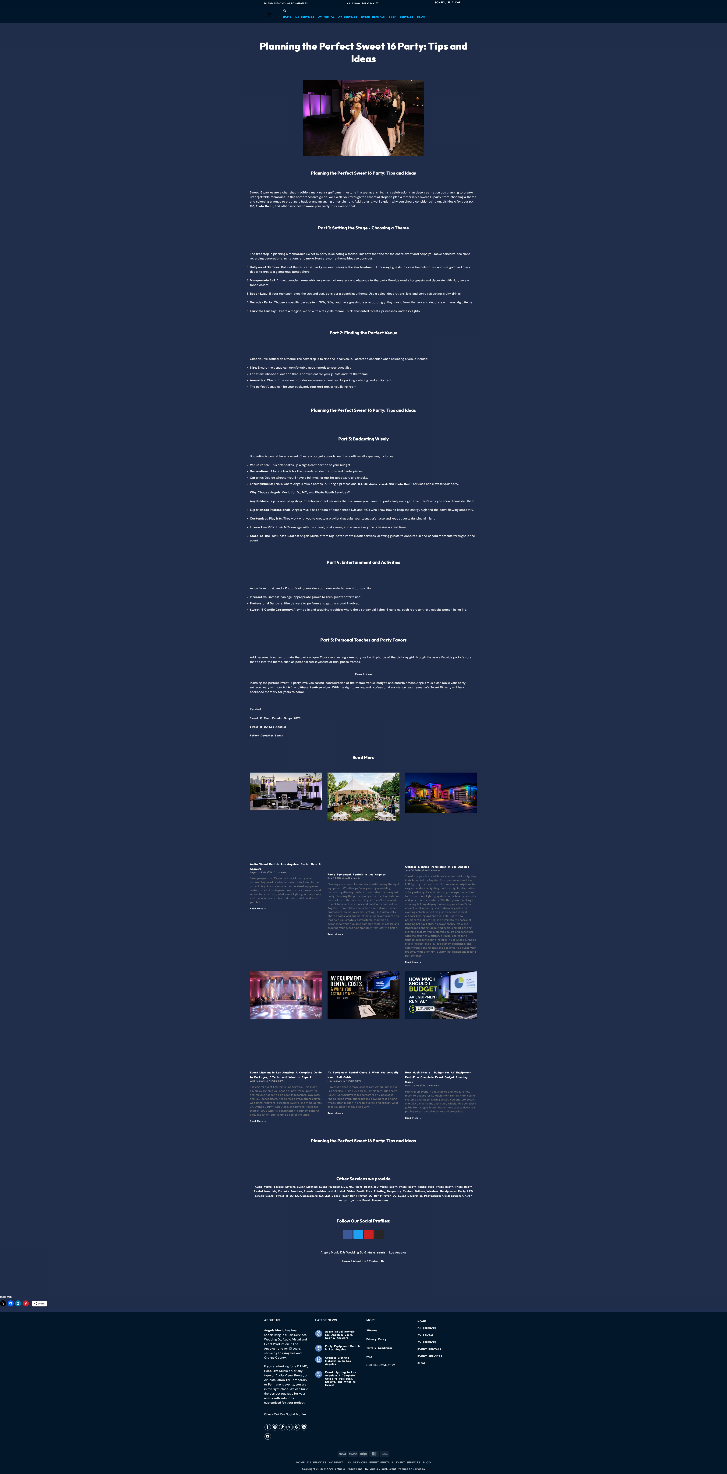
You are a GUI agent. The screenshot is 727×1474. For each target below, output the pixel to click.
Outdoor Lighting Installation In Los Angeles (437, 866)
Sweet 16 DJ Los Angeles (268, 726)
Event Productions (375, 1200)
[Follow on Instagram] (275, 1427)
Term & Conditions (379, 1348)
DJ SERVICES (427, 1328)
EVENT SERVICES (429, 1356)
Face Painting (375, 1191)
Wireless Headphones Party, (446, 1191)
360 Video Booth (386, 1186)
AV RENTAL (425, 1335)
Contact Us (377, 1261)
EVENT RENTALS (429, 1349)
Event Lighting (307, 1186)
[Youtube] (369, 1234)
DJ (471, 201)
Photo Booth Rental (413, 1186)
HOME (421, 1321)
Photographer (433, 1196)
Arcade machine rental (320, 1191)
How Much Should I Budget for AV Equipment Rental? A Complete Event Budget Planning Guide (438, 1077)
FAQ (369, 1356)
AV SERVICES (427, 1342)
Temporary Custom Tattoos (406, 1191)
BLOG (421, 1363)
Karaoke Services (290, 1191)
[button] (287, 16)
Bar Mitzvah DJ (361, 1196)
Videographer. (454, 1196)
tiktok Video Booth (351, 1191)
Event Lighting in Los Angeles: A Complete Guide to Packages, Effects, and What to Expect (340, 1379)
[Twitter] (358, 1234)
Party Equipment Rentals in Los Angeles (357, 874)
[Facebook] (348, 1234)
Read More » (258, 908)
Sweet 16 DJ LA (287, 1196)
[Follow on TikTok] (282, 1427)
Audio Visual (378, 484)
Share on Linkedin (36, 1282)
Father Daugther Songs (266, 735)
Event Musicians (330, 1186)
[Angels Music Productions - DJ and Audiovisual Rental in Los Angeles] (269, 15)
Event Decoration (410, 1196)
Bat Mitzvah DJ (385, 1196)
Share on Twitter (20, 1282)
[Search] (285, 11)
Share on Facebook (4, 1282)
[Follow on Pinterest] (296, 1427)
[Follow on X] (289, 1427)
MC (252, 206)
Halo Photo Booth (440, 1186)
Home (346, 1261)
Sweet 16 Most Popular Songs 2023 (275, 718)
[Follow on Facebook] (267, 1427)
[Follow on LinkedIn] (304, 1427)
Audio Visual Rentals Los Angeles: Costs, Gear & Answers (340, 1335)
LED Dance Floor (336, 1196)
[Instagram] (379, 1234)
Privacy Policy (376, 1339)
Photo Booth (264, 206)
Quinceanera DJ (311, 1196)
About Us (359, 1261)
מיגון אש (345, 1200)
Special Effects (285, 1186)
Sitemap (372, 1330)
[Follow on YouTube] (267, 1436)
